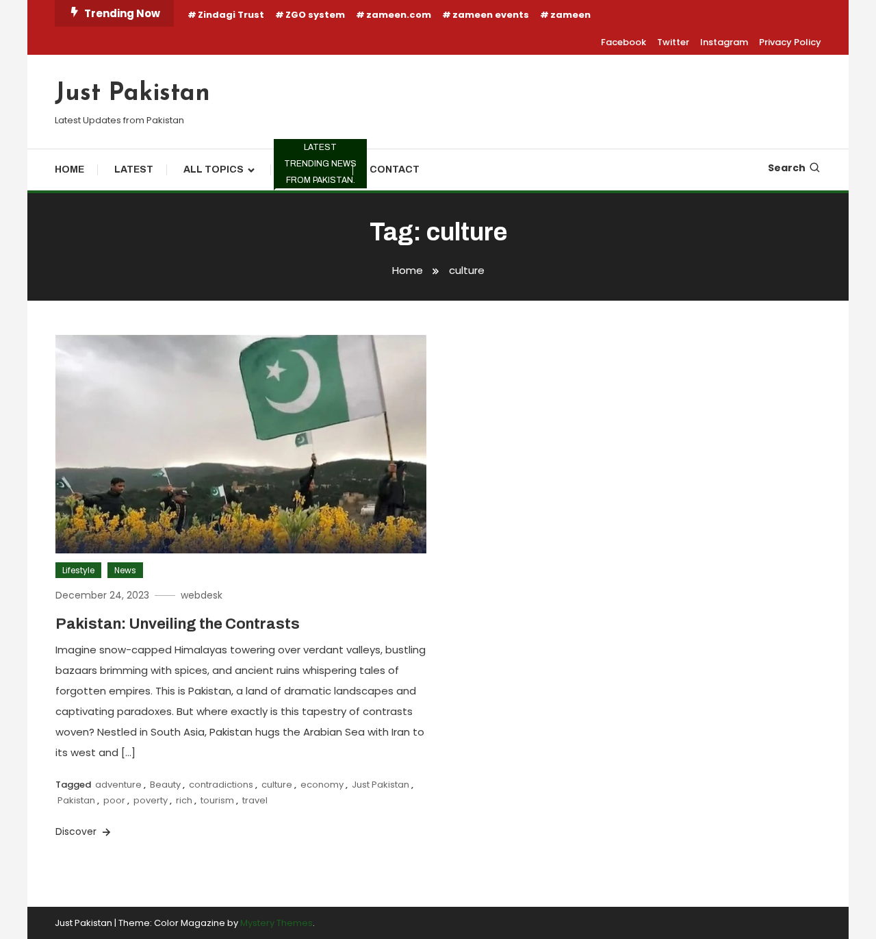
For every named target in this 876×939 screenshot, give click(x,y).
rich (184, 800)
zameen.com (398, 14)
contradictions (221, 784)
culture (276, 784)
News (125, 570)
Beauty (165, 784)
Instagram (724, 42)
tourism (217, 800)
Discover (77, 831)
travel (255, 800)
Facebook (623, 42)
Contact (395, 169)
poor (114, 800)
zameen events (490, 14)
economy (322, 784)
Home (69, 169)
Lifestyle (78, 570)
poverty (150, 800)
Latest (133, 169)
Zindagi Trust (231, 14)
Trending (318, 167)
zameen (570, 14)
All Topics (213, 169)
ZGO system (315, 14)
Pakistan (76, 800)
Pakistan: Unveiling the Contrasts (177, 624)
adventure (118, 784)
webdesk (201, 595)
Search (787, 168)
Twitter (673, 42)
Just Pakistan (132, 94)
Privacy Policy (790, 42)
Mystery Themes (276, 922)
